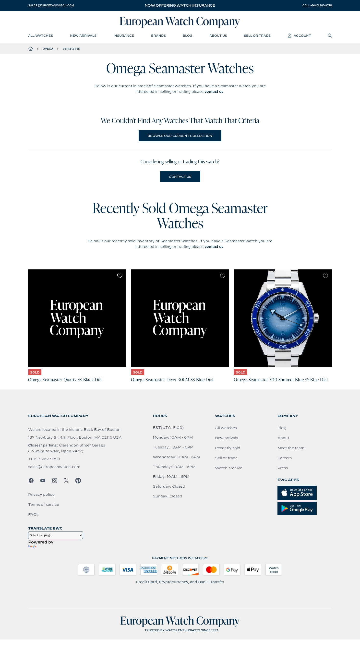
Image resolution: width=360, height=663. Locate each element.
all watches (40, 35)
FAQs (33, 515)
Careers (284, 458)
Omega (48, 48)
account (302, 35)
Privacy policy (41, 494)
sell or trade (257, 35)
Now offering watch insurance (180, 5)
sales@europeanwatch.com (51, 5)
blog (187, 35)
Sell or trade (226, 458)
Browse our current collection (180, 135)
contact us (213, 92)
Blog (281, 428)
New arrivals (226, 438)
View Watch (77, 318)
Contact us (180, 176)
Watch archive (228, 468)
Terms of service (43, 504)
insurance (123, 35)
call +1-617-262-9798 (317, 5)
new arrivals (83, 35)
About (283, 438)
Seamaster (71, 48)
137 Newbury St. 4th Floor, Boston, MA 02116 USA (75, 437)
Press (282, 468)
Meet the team (290, 448)
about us (218, 35)
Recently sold (227, 448)
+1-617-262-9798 (44, 459)
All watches (226, 428)
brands (158, 35)
